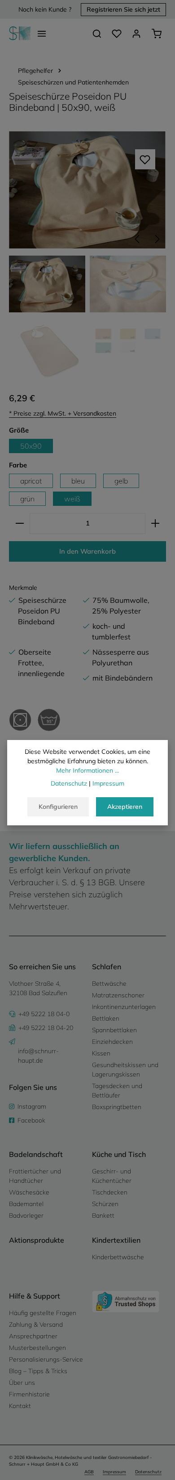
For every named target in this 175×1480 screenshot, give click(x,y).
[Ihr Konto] (136, 33)
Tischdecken (109, 1192)
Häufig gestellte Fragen (42, 1313)
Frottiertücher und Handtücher (35, 1176)
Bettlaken (105, 1018)
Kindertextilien (116, 1240)
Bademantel (26, 1204)
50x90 (31, 445)
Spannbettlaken (114, 1030)
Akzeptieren (124, 807)
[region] (87, 256)
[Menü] (42, 33)
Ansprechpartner (33, 1336)
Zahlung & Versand (36, 1324)
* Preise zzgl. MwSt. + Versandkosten (62, 413)
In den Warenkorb (87, 551)
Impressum (114, 1472)
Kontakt (20, 1406)
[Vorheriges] (137, 239)
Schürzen (105, 1204)
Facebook (31, 1120)
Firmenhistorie (29, 1394)
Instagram (32, 1106)
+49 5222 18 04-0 (44, 1014)
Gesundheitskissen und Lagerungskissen (125, 1069)
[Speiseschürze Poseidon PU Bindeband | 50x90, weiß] (87, 189)
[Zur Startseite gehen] (20, 33)
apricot (31, 480)
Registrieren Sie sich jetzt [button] (123, 9)
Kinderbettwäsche (118, 1257)
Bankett (103, 1215)
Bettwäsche (109, 984)
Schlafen (106, 966)
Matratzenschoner (118, 995)
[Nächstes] (156, 239)
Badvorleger (26, 1215)
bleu (78, 480)
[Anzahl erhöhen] (155, 523)
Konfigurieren (58, 807)
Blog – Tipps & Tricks (38, 1371)
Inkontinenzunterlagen (124, 1007)
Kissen (101, 1053)
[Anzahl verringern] (19, 523)
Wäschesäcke (29, 1192)
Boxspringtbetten (116, 1107)
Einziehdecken (112, 1042)
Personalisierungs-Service (46, 1359)
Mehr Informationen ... (87, 770)
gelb (121, 480)
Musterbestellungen (37, 1348)
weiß (72, 498)
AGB (89, 1472)
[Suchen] (97, 33)
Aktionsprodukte (36, 1240)
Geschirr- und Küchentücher (111, 1176)
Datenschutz (148, 1472)
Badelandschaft (36, 1154)
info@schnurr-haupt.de (38, 1055)
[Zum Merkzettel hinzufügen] (145, 159)
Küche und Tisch (119, 1154)
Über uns (22, 1383)
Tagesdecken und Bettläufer (117, 1090)
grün (27, 498)
